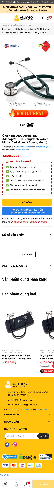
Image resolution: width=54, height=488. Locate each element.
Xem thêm (27, 254)
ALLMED (26, 409)
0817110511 (28, 399)
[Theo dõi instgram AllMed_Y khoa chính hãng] (14, 445)
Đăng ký (43, 436)
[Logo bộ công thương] (27, 456)
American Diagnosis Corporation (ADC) (33, 146)
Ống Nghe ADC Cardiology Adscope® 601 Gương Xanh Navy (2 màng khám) (16, 358)
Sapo (44, 409)
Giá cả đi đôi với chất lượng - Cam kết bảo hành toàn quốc (25, 2)
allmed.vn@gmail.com (26, 404)
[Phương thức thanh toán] (22, 465)
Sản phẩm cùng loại (19, 294)
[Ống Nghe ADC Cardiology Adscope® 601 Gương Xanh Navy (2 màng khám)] (19, 324)
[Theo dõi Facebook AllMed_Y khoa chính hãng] (7, 445)
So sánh (4, 475)
